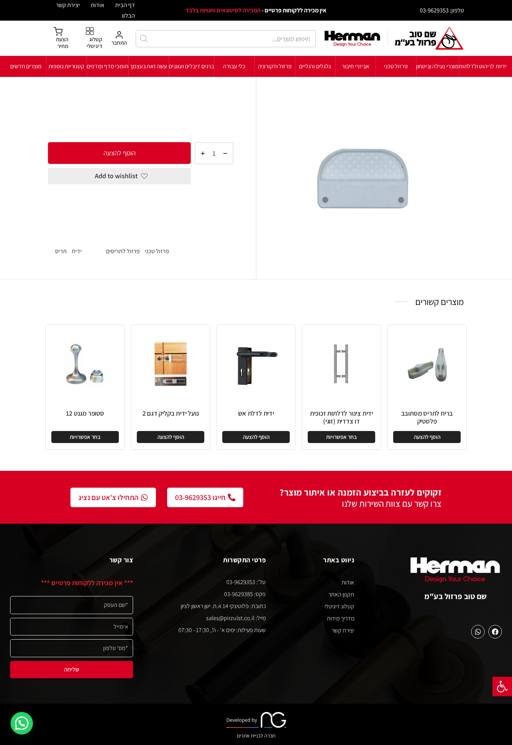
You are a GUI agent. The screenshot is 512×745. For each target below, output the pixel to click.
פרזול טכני (395, 66)
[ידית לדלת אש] (256, 364)
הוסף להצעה (119, 153)
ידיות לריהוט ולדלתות (483, 66)
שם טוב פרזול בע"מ (455, 596)
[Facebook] (495, 631)
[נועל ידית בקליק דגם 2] (170, 364)
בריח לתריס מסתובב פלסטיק (427, 417)
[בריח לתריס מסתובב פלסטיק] (427, 364)
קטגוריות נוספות (66, 66)
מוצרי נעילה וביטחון (437, 66)
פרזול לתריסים (155, 101)
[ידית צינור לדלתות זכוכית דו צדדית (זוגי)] (341, 364)
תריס (61, 251)
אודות (97, 5)
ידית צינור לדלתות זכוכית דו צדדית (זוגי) (341, 417)
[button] (502, 686)
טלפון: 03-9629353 (442, 10)
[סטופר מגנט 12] (85, 364)
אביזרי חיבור (355, 66)
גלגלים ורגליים (315, 66)
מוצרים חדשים (26, 66)
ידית (77, 251)
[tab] (141, 202)
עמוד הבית (221, 101)
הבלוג (128, 15)
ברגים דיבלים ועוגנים (191, 66)
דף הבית (125, 5)
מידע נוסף (219, 229)
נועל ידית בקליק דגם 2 (170, 413)
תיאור (226, 201)
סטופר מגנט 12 (85, 413)
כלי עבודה (234, 66)
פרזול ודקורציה (275, 66)
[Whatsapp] (478, 631)
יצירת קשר (68, 5)
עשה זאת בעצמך (148, 66)
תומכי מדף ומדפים (108, 66)
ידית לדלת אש (256, 413)
